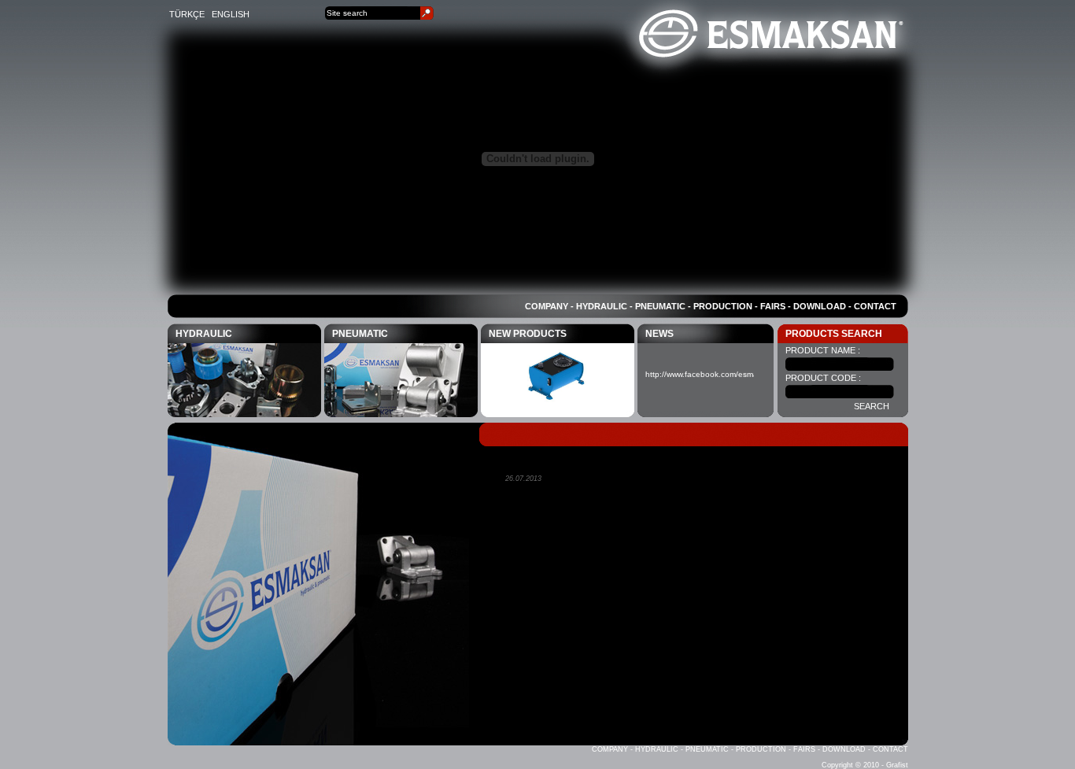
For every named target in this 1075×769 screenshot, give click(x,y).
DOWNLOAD (819, 306)
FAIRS (772, 306)
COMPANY (546, 306)
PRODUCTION (722, 306)
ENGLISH (230, 14)
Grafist (897, 765)
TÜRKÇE (187, 14)
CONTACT (875, 306)
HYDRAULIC (601, 306)
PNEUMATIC (661, 306)
